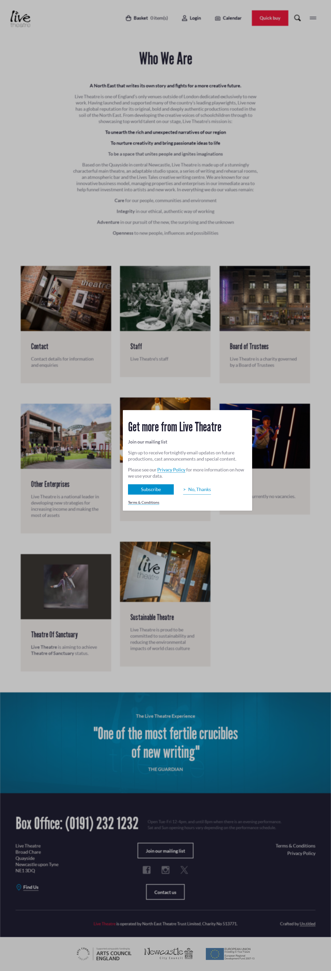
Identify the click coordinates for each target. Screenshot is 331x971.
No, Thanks (199, 489)
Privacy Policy (171, 469)
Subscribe (151, 489)
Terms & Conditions (143, 502)
